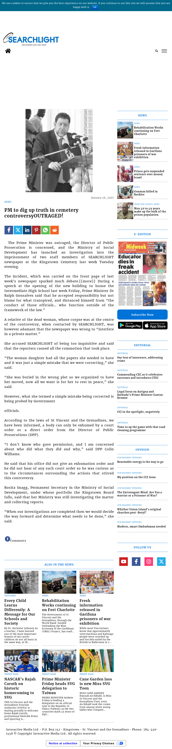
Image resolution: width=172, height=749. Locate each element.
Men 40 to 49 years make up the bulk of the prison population (150, 211)
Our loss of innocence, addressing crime (140, 359)
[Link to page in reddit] (54, 230)
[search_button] (156, 51)
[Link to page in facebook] (9, 230)
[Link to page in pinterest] (36, 230)
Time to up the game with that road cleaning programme (141, 429)
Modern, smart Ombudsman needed (141, 526)
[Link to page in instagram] (148, 561)
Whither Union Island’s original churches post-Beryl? (139, 511)
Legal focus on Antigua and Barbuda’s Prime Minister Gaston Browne (140, 394)
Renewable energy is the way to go (140, 461)
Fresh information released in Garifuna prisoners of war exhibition (95, 612)
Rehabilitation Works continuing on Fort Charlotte (59, 605)
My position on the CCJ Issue (136, 477)
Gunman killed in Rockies (146, 193)
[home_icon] (8, 51)
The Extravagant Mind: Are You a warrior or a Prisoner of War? (139, 494)
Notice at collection (63, 743)
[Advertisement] (86, 80)
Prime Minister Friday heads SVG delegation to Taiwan (58, 686)
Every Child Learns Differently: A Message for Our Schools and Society (19, 612)
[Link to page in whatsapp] (45, 230)
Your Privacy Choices (98, 743)
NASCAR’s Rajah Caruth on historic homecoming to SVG (20, 688)
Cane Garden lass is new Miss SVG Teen (96, 684)
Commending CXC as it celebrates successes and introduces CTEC (139, 376)
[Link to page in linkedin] (27, 230)
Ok (94, 7)
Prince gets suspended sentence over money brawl (149, 174)
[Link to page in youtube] (123, 561)
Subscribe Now (142, 314)
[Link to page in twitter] (18, 230)
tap (164, 51)
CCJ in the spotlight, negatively (138, 411)
